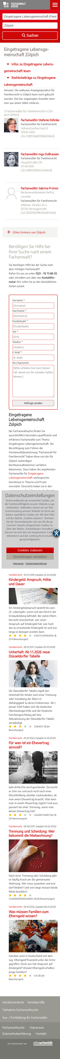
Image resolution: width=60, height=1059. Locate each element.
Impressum (37, 1027)
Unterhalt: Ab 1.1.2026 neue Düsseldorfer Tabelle (29, 654)
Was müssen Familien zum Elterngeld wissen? (29, 913)
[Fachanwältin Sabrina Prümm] (11, 199)
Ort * (15, 331)
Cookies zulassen (30, 550)
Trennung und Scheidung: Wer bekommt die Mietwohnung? (32, 833)
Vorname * (18, 300)
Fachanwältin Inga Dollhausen (40, 154)
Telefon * (17, 342)
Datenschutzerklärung (16, 1033)
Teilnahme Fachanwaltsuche (20, 1010)
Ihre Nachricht (20, 362)
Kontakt (41, 1033)
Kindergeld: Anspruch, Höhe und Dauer (30, 581)
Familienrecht (16, 574)
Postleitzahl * (20, 321)
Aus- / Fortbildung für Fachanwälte (24, 1017)
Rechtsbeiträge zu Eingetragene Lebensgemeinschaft (30, 81)
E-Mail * (17, 352)
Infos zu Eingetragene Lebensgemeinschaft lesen (29, 67)
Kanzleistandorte (13, 1002)
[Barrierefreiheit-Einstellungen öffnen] (56, 533)
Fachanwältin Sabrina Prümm (39, 188)
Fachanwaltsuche (13, 1027)
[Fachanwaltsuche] (14, 6)
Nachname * (19, 310)
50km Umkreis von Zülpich (28, 232)
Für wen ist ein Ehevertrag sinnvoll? (29, 745)
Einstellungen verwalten (30, 556)
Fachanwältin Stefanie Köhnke (40, 120)
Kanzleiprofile (36, 1002)
